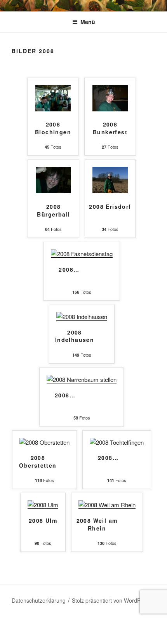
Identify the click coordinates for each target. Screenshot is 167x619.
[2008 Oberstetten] (44, 442)
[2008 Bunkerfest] (110, 109)
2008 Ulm (43, 520)
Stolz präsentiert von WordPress (111, 600)
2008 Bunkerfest (110, 128)
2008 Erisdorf (110, 206)
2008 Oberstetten (37, 461)
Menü (87, 22)
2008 (69, 269)
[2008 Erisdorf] (110, 191)
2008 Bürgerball (53, 210)
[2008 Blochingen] (53, 109)
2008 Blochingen (53, 128)
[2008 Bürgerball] (53, 191)
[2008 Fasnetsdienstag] (82, 254)
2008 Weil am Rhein (97, 524)
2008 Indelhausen (74, 336)
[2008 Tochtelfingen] (117, 442)
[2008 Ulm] (43, 505)
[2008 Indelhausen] (81, 316)
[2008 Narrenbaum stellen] (82, 379)
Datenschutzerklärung (39, 600)
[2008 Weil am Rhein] (107, 505)
